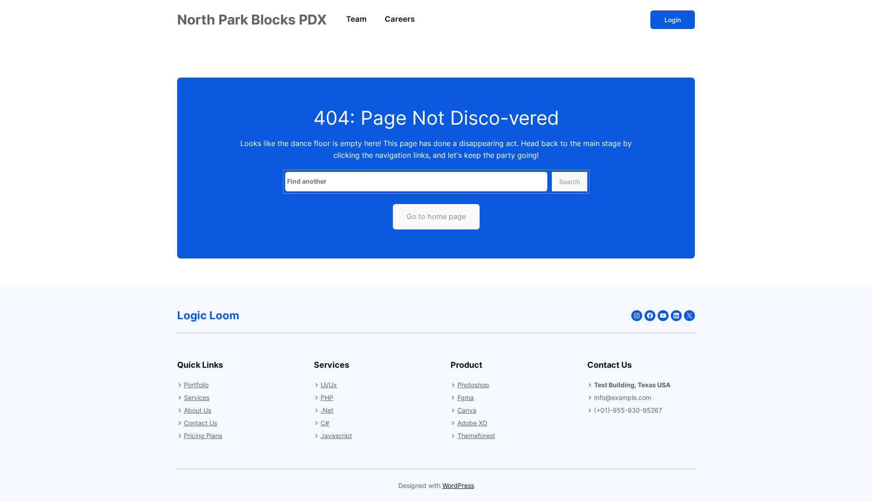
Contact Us (200, 423)
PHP (327, 397)
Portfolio (196, 385)
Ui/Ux (329, 385)
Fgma (465, 397)
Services (196, 397)
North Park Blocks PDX (252, 19)
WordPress (458, 485)
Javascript (336, 435)
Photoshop (473, 385)
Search (569, 181)
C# (325, 423)
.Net (327, 410)
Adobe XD (472, 423)
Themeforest (476, 435)
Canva (466, 410)
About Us (197, 410)
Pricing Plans (203, 435)
